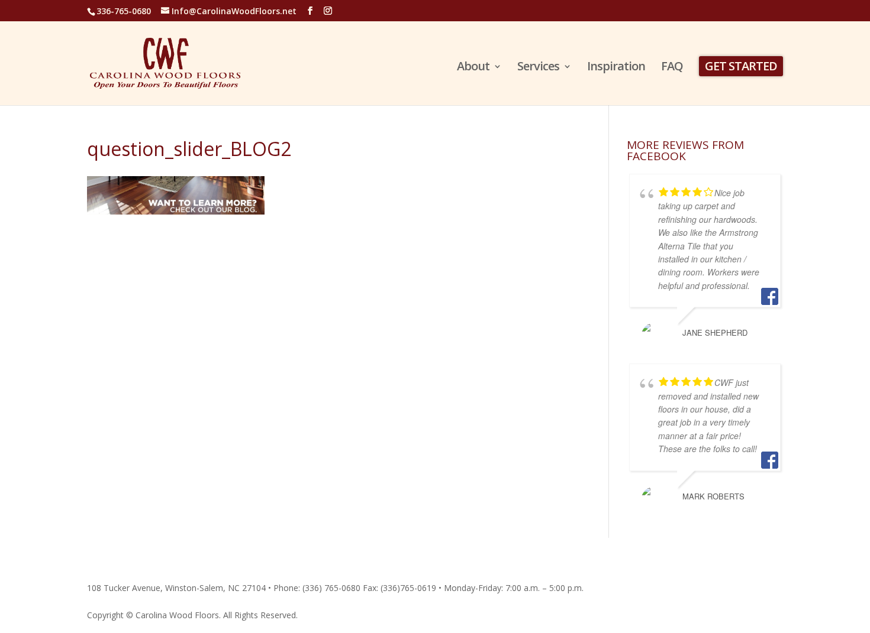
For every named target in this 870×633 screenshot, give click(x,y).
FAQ (672, 68)
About (473, 68)
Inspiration (616, 68)
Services (538, 68)
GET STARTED (741, 66)
